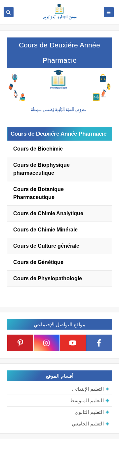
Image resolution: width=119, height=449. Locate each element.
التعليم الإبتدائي (88, 389)
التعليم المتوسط (87, 400)
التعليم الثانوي (89, 412)
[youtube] (73, 343)
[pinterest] (20, 343)
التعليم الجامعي (88, 423)
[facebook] (99, 343)
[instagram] (47, 343)
